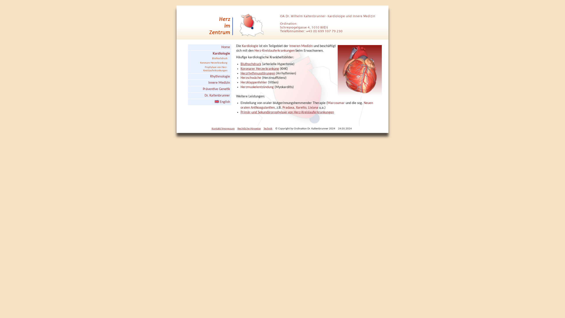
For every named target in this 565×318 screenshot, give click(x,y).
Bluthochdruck (219, 58)
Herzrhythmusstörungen (258, 73)
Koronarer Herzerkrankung (260, 69)
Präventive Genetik (216, 89)
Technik (268, 128)
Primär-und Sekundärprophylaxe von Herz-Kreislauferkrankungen (287, 112)
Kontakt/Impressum (223, 128)
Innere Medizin (219, 83)
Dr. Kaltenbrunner (217, 95)
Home (225, 47)
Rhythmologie (220, 76)
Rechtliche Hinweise (249, 128)
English (224, 102)
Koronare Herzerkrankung (213, 63)
